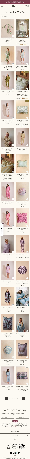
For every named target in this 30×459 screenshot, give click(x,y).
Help (15, 439)
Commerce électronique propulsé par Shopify (15, 458)
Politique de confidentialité (13, 456)
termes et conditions (24, 456)
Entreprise (15, 435)
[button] (1, 229)
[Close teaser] (3, 223)
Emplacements (15, 431)
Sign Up (15, 421)
